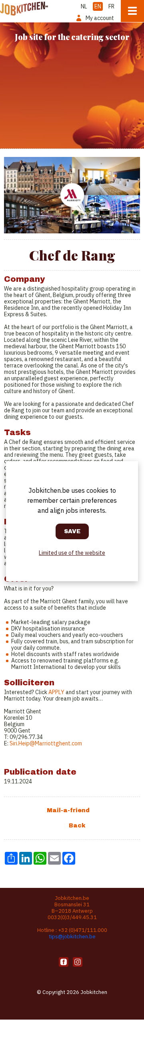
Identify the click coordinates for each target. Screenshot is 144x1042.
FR (111, 6)
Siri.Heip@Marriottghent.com (46, 743)
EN (97, 6)
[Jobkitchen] (24, 8)
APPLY (56, 692)
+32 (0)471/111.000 (82, 930)
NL (84, 6)
